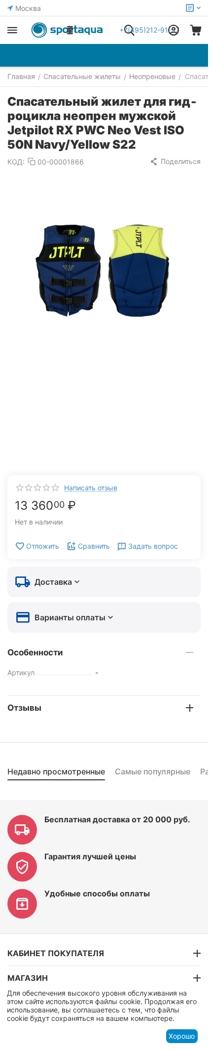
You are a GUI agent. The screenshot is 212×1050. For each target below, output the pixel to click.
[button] (175, 161)
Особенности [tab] (35, 652)
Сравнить (94, 546)
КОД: (16, 162)
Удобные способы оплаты (97, 893)
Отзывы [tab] (24, 708)
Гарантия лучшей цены (90, 856)
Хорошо (182, 1036)
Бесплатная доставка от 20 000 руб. (117, 819)
